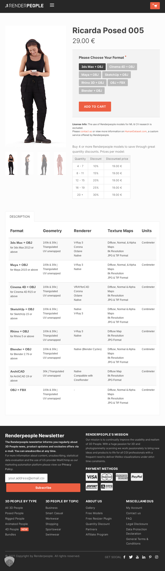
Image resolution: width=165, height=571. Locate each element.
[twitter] (131, 557)
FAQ (129, 518)
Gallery (90, 507)
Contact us (133, 513)
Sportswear (53, 529)
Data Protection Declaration (136, 531)
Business (52, 507)
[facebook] (124, 557)
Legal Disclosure (137, 524)
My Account (134, 507)
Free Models (94, 513)
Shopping (52, 524)
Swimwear (52, 534)
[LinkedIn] (144, 557)
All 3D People (14, 507)
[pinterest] (150, 557)
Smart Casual (54, 513)
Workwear (52, 518)
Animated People (16, 524)
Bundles (10, 534)
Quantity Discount (98, 524)
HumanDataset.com (136, 131)
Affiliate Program (97, 534)
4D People (16, 529)
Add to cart (95, 106)
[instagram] (156, 557)
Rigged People (14, 518)
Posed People (14, 513)
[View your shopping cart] (155, 5)
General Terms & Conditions (137, 541)
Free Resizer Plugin (99, 518)
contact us (86, 131)
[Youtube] (137, 557)
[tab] (19, 216)
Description (20, 216)
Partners (91, 529)
